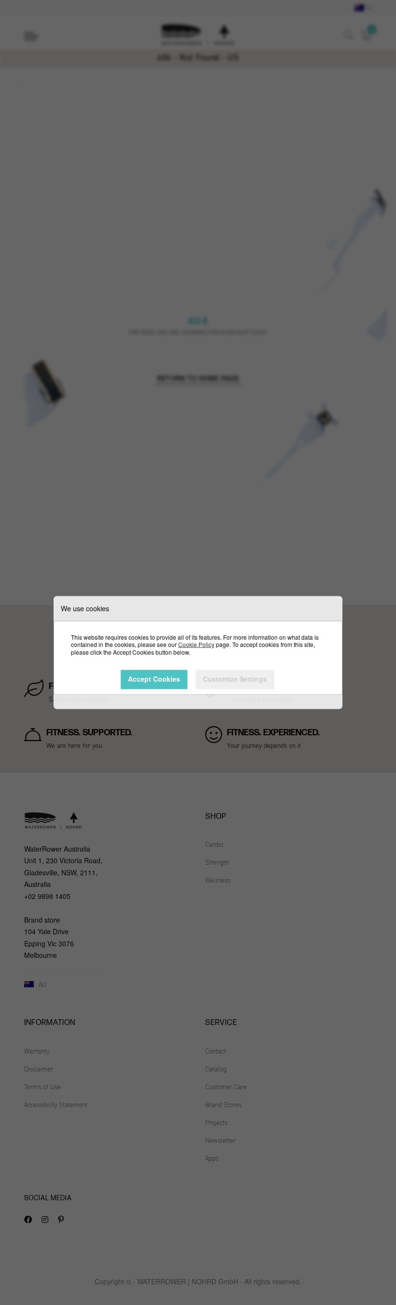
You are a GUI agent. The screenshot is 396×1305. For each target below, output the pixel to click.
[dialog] (198, 652)
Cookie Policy (196, 644)
